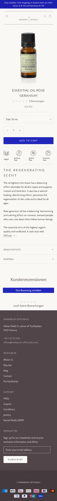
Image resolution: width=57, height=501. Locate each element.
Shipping (9, 259)
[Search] (45, 16)
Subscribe (15, 459)
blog (6, 370)
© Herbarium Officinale (28, 482)
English (27, 475)
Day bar (8, 365)
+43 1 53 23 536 (12, 338)
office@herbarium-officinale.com (21, 342)
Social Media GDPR (14, 420)
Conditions (9, 409)
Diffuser (8, 235)
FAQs (6, 398)
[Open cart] (50, 16)
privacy (7, 414)
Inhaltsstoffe (12, 249)
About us (8, 359)
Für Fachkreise (11, 381)
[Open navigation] (7, 16)
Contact (8, 376)
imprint (7, 404)
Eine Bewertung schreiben (28, 290)
